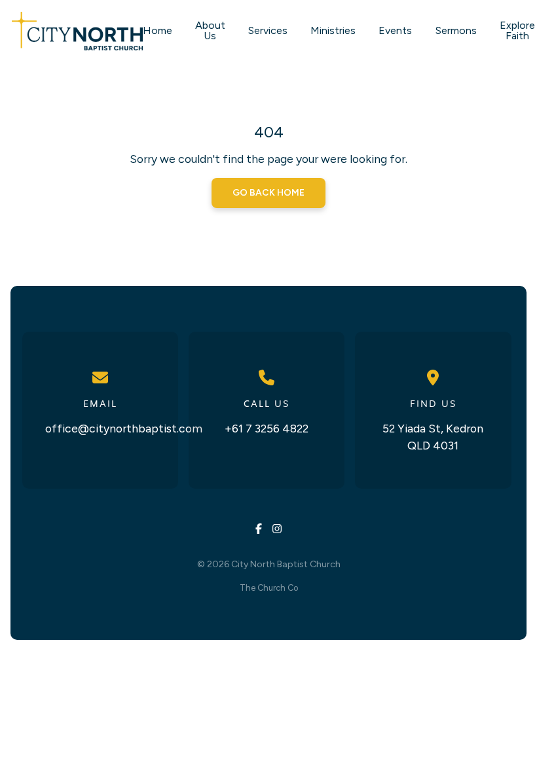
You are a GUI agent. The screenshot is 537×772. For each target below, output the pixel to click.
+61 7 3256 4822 (266, 428)
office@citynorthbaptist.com (123, 428)
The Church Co (269, 588)
